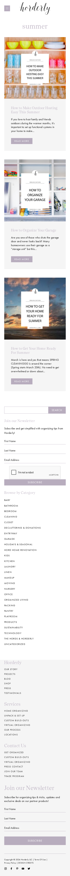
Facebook (11, 868)
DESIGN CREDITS (25, 862)
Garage (9, 538)
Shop (7, 683)
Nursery (9, 588)
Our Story (11, 669)
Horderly (35, 8)
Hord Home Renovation (20, 549)
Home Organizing (16, 710)
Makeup (9, 577)
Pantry (8, 610)
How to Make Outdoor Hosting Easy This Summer (34, 110)
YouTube (23, 868)
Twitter (29, 868)
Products (10, 622)
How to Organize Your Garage (33, 230)
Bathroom (11, 505)
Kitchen (9, 561)
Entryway (10, 533)
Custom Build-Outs (16, 757)
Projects (10, 674)
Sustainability (13, 627)
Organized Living (16, 599)
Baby (7, 500)
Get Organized (14, 752)
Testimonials (12, 693)
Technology (12, 633)
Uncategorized (14, 644)
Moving (9, 583)
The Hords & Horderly (19, 638)
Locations (11, 734)
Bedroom (10, 511)
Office (8, 594)
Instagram (5, 868)
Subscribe (35, 482)
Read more (21, 140)
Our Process (12, 729)
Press (7, 688)
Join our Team (13, 771)
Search (57, 410)
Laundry (10, 566)
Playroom (11, 616)
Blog (7, 678)
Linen (8, 572)
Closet (8, 522)
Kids (7, 555)
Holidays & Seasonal (18, 544)
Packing (9, 605)
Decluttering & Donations (22, 527)
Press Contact (13, 766)
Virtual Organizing (17, 725)
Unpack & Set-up (14, 715)
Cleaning (10, 516)
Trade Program (14, 776)
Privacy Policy (10, 862)
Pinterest (17, 868)
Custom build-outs (16, 720)
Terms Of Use (40, 859)
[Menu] (7, 8)
